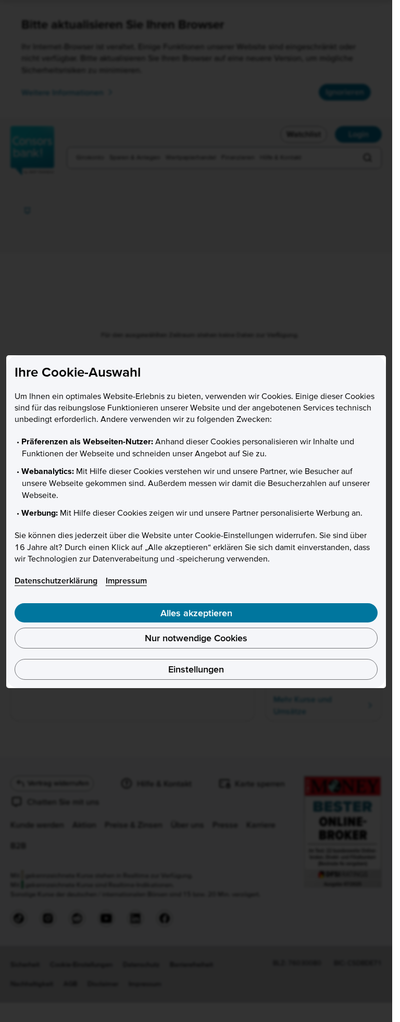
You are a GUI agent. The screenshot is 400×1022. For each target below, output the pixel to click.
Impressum (126, 580)
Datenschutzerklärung (56, 580)
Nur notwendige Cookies (196, 637)
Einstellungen (196, 669)
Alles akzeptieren (196, 612)
